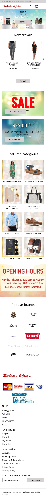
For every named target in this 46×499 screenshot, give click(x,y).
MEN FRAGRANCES (12, 258)
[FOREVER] (13, 336)
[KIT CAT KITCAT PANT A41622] (12, 50)
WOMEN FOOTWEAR (34, 181)
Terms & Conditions (11, 463)
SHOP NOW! (23, 22)
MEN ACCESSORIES (33, 258)
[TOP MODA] (32, 355)
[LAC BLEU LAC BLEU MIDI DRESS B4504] (34, 50)
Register (6, 433)
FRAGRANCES (8, 421)
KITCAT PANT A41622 (12, 64)
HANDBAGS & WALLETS (34, 207)
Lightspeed (6, 494)
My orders (6, 437)
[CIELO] (32, 315)
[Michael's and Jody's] (12, 6)
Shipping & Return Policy (13, 460)
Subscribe (35, 480)
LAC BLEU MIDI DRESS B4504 (34, 64)
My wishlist (7, 444)
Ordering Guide (9, 456)
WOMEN (6, 414)
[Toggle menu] (41, 6)
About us (6, 453)
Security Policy (8, 470)
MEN (4, 417)
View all (23, 81)
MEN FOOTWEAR (33, 233)
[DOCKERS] (32, 326)
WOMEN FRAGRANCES (12, 207)
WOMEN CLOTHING (12, 181)
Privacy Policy (8, 467)
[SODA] (13, 355)
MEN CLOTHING (12, 233)
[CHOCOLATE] (13, 315)
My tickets (6, 440)
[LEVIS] (32, 336)
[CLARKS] (13, 326)
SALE (4, 424)
